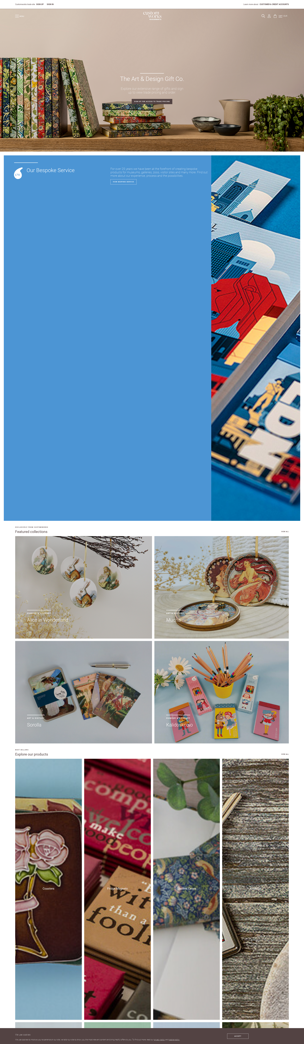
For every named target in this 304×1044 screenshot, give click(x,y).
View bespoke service (123, 182)
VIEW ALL (285, 531)
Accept (237, 1036)
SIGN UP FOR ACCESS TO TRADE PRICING (152, 101)
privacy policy (159, 1040)
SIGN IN (50, 4)
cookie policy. (174, 1040)
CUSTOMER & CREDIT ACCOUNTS (274, 4)
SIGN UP (40, 4)
